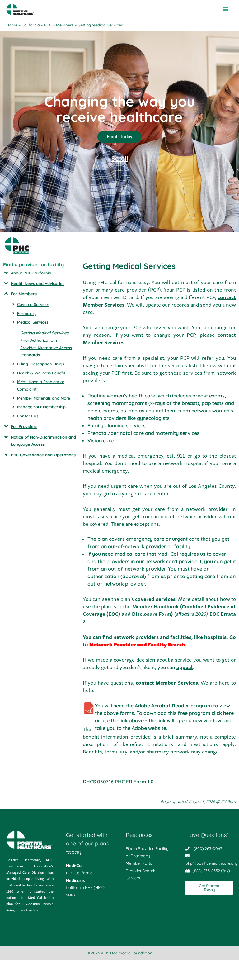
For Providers (24, 426)
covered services (155, 599)
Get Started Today (209, 887)
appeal (184, 667)
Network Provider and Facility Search (137, 644)
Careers (133, 877)
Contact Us (27, 415)
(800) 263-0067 (208, 848)
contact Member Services (167, 682)
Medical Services (32, 322)
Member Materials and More (43, 398)
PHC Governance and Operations (43, 454)
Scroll (119, 159)
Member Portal (139, 863)
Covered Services (33, 304)
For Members (24, 293)
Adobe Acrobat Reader (162, 705)
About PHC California (31, 272)
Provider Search (140, 870)
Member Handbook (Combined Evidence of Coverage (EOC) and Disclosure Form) (159, 610)
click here (223, 713)
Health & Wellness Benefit (41, 372)
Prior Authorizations (39, 340)
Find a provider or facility (33, 264)
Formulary (26, 313)
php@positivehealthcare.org (211, 863)
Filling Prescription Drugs (40, 363)
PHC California (79, 872)
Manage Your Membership (41, 406)
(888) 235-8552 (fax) (211, 870)
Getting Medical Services (44, 332)
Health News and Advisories (37, 283)
